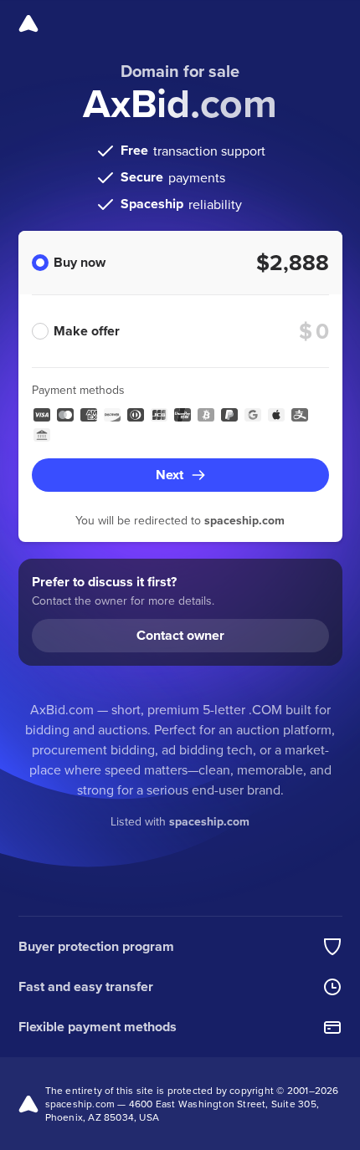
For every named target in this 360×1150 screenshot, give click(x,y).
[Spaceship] (28, 23)
